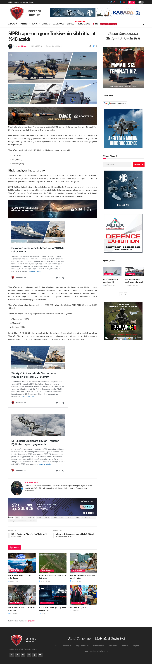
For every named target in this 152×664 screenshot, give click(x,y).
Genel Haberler (57, 46)
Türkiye (12, 521)
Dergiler (71, 23)
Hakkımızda (24, 2)
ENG (132, 2)
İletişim (31, 2)
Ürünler (46, 24)
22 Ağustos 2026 (132, 285)
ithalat (54, 517)
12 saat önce (76, 581)
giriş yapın (31, 621)
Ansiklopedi (58, 24)
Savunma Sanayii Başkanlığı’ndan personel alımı (52, 608)
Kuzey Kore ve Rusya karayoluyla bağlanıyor (52, 576)
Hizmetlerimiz (84, 24)
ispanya (40, 517)
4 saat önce (14, 581)
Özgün (35, 24)
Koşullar (16, 2)
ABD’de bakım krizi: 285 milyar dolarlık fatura (82, 576)
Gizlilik (10, 2)
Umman (33, 521)
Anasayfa (12, 24)
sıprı (77, 517)
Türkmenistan (22, 521)
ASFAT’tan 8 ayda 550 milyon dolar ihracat (20, 576)
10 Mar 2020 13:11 (38, 46)
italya (47, 517)
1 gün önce (14, 613)
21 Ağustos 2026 (109, 285)
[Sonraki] (125, 294)
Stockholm (86, 517)
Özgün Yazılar (81, 646)
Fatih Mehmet (22, 46)
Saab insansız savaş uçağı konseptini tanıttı (134, 280)
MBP (105, 24)
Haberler (24, 24)
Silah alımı (69, 517)
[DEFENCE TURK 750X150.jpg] (52, 209)
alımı (23, 517)
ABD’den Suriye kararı (79, 607)
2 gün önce (44, 613)
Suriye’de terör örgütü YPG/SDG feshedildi (21, 608)
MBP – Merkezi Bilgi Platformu (96, 651)
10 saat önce (45, 581)
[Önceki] (121, 294)
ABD (17, 517)
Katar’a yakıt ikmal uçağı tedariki (110, 280)
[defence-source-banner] (52, 506)
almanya (31, 517)
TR (94, 517)
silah (61, 517)
